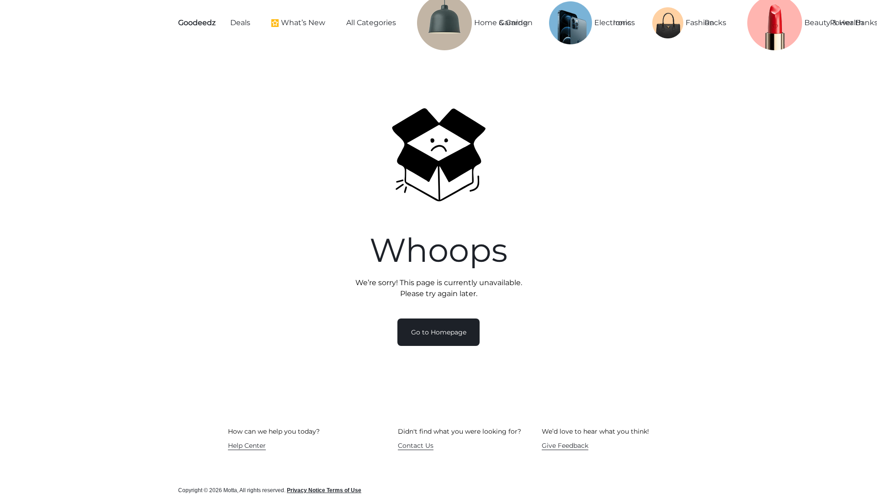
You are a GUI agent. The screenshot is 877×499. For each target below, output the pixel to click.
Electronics (595, 22)
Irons (622, 22)
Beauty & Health (809, 22)
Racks (715, 22)
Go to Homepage (438, 332)
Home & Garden (478, 22)
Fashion (687, 22)
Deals (240, 22)
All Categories (371, 22)
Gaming (513, 22)
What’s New (303, 22)
